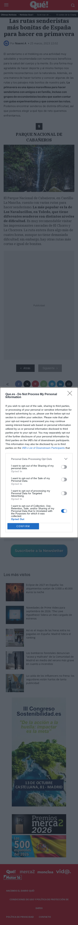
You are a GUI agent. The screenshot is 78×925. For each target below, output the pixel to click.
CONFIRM (23, 526)
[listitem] (39, 459)
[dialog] (39, 462)
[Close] (70, 394)
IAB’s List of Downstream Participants (43, 447)
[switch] (64, 467)
